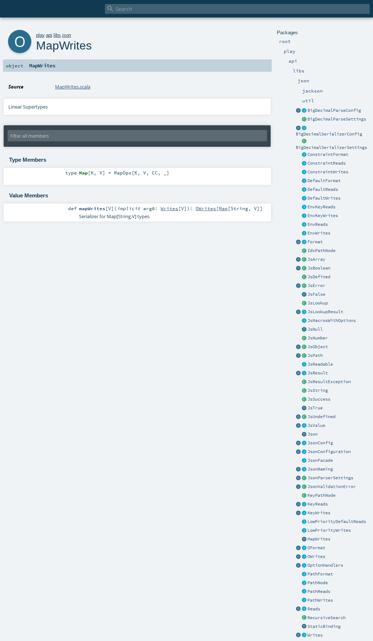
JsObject (317, 346)
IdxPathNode (321, 250)
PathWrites (320, 600)
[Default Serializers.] (304, 198)
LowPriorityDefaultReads (336, 521)
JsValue (316, 425)
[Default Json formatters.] (304, 181)
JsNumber (317, 338)
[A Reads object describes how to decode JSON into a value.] (304, 609)
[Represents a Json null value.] (304, 330)
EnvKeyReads (321, 206)
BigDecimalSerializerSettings (331, 147)
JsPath (315, 355)
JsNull (315, 329)
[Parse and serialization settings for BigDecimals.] (304, 111)
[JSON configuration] (304, 452)
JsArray (316, 259)
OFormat (316, 547)
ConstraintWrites (327, 171)
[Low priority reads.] (304, 522)
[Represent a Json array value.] (304, 260)
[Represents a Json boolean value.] (304, 268)
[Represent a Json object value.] (304, 347)
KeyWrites (318, 512)
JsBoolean (318, 268)
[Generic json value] (304, 426)
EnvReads (317, 224)
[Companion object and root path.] (298, 356)
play (40, 35)
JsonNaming (320, 469)
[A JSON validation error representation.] (304, 487)
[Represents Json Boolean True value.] (304, 408)
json (66, 35)
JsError (316, 285)
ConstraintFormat (327, 154)
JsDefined (318, 276)
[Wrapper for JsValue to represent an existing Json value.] (304, 277)
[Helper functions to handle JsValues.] (304, 434)
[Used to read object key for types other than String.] (304, 504)
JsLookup (317, 303)
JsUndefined (321, 416)
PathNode (317, 582)
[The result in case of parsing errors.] (304, 286)
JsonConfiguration (329, 451)
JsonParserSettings (330, 477)
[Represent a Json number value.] (304, 338)
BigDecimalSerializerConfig (329, 134)
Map (223, 208)
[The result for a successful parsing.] (304, 399)
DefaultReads (322, 189)
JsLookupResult (325, 311)
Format (315, 241)
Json (312, 434)
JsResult (317, 372)
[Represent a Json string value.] (304, 391)
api (49, 35)
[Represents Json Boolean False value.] (304, 295)
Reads (313, 608)
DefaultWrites (324, 198)
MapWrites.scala (72, 86)
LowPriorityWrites (329, 530)
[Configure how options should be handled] (304, 566)
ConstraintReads (326, 163)
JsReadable (320, 364)
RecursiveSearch (326, 617)
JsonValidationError (331, 486)
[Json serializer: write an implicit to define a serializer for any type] (304, 635)
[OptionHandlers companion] (298, 566)
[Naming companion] (298, 469)
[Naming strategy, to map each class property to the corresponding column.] (304, 469)
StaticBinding (324, 626)
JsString (317, 390)
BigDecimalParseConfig (334, 110)
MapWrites (318, 539)
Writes (315, 635)
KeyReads (317, 504)
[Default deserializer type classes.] (304, 190)
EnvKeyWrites (322, 215)
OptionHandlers (325, 565)
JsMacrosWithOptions (331, 320)
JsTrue (315, 407)
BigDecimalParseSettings (336, 119)
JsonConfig (320, 442)
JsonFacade (320, 460)
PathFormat (320, 574)
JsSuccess (318, 399)
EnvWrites (318, 233)
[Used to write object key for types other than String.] (304, 513)
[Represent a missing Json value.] (304, 417)
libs (57, 35)
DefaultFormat (324, 180)
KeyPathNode (321, 495)
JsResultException (329, 381)
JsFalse (316, 294)
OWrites (316, 556)
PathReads (318, 591)
